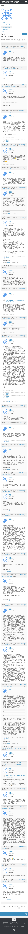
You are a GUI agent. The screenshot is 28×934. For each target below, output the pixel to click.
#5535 (24, 145)
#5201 (24, 218)
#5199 (24, 267)
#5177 (24, 336)
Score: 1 (13, 336)
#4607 (24, 474)
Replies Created (6, 27)
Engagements (5, 29)
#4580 (24, 606)
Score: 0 (17, 86)
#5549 (24, 68)
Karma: (10, 75)
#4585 (24, 554)
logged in (9, 106)
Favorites (4, 31)
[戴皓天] (6, 21)
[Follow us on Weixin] (26, 914)
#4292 (24, 865)
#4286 (24, 881)
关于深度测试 (22, 788)
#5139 (24, 406)
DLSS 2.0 (20, 422)
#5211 (24, 188)
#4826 (24, 424)
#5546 (24, 86)
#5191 (24, 290)
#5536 (24, 112)
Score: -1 (17, 48)
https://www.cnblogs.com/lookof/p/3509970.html (15, 776)
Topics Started (6, 25)
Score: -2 (13, 318)
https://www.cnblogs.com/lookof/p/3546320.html (15, 300)
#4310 (24, 848)
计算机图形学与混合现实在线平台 (11, 2)
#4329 (24, 808)
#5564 (24, 48)
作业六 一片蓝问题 (22, 217)
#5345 (24, 169)
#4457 (24, 764)
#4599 (24, 516)
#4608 (24, 446)
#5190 (24, 318)
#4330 (24, 789)
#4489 (24, 748)
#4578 (24, 644)
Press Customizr (21, 926)
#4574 (24, 686)
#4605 (24, 491)
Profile (3, 22)
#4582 (24, 576)
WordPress (10, 926)
